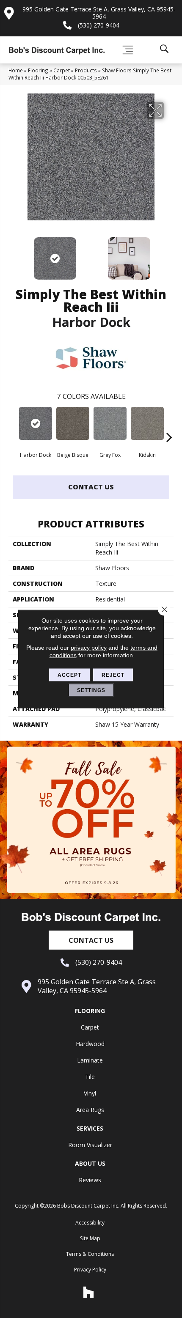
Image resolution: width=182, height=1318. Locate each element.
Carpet (61, 70)
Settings (91, 690)
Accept (69, 675)
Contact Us (91, 487)
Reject (113, 675)
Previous (12, 254)
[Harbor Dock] (35, 423)
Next (169, 254)
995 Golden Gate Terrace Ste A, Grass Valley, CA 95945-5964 (99, 12)
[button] (91, 940)
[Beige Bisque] (72, 423)
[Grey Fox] (110, 423)
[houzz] (89, 1292)
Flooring (38, 70)
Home (15, 70)
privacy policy (89, 647)
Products (86, 70)
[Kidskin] (147, 423)
